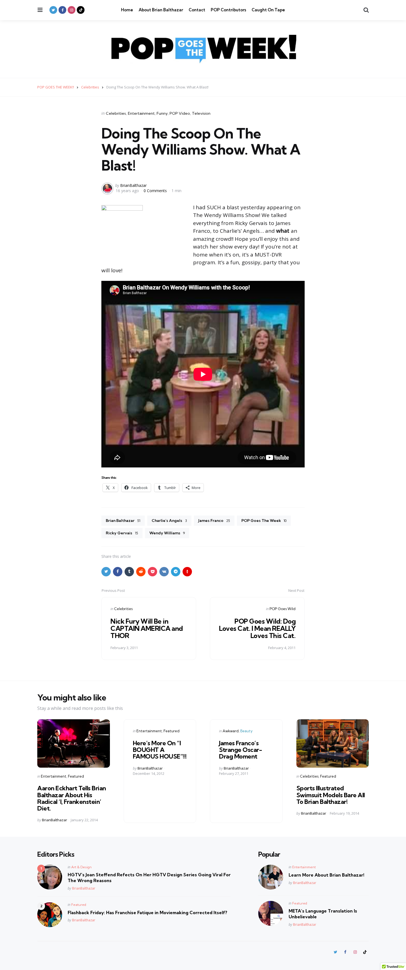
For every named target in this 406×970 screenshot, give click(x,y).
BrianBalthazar (133, 185)
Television (201, 113)
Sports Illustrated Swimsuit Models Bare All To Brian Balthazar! (330, 794)
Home (127, 9)
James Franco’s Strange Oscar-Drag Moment (240, 749)
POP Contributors (228, 9)
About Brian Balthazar (161, 9)
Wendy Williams (167, 532)
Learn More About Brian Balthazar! (326, 875)
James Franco (214, 520)
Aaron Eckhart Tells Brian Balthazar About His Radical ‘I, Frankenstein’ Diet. (71, 798)
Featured (76, 776)
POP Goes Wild (283, 608)
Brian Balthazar (123, 520)
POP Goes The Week (263, 520)
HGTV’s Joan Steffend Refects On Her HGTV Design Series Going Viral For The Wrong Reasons (149, 877)
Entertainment (141, 113)
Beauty (246, 731)
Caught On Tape (268, 9)
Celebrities (116, 113)
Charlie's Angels (169, 520)
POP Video (180, 113)
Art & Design (81, 867)
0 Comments (156, 190)
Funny (162, 113)
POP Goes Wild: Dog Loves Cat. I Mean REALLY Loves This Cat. (257, 628)
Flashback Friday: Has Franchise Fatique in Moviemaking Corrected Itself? (147, 912)
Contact (197, 9)
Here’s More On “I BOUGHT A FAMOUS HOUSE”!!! (160, 749)
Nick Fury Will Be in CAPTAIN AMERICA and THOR (146, 628)
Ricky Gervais (122, 532)
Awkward (231, 731)
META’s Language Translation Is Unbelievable (323, 913)
